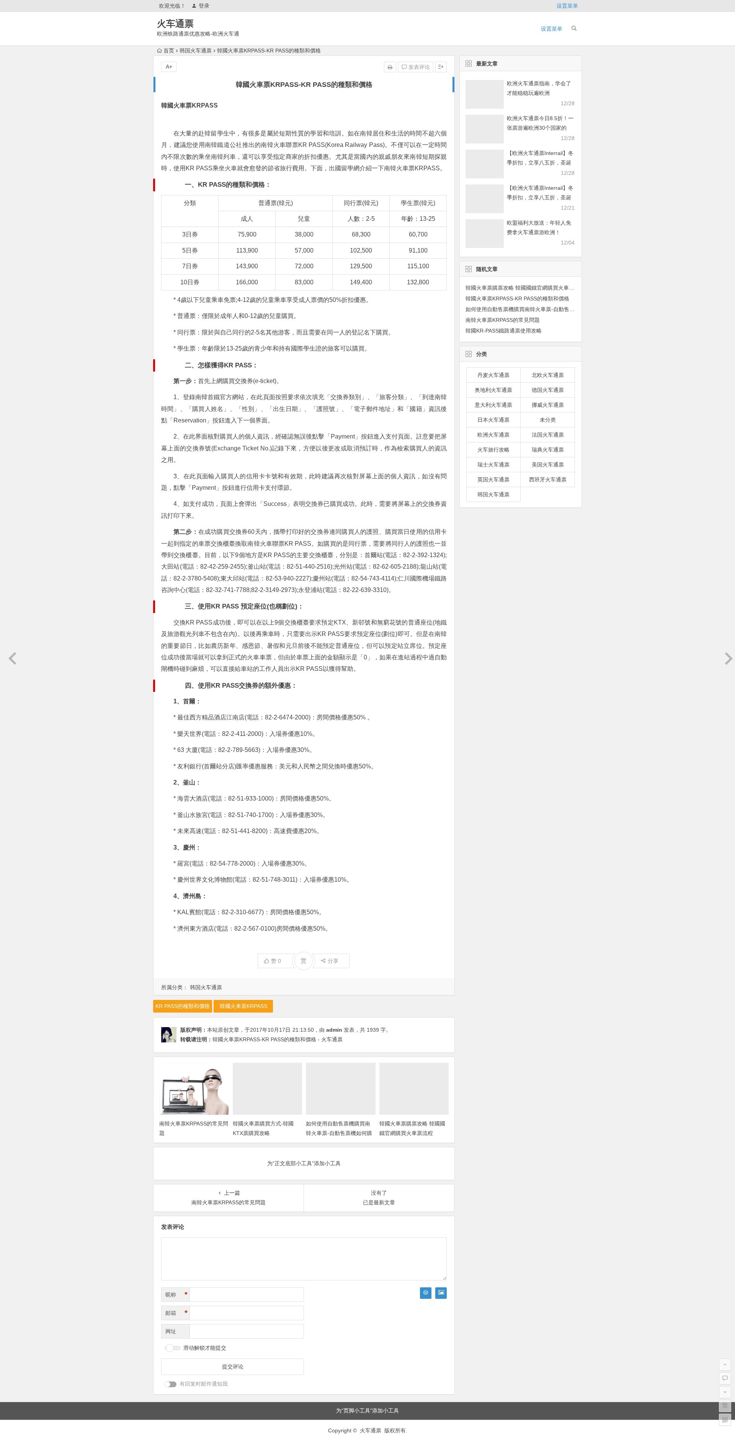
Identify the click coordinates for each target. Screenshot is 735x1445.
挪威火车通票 (548, 405)
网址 (170, 1331)
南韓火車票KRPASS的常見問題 (503, 320)
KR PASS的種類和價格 (182, 1006)
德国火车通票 (548, 390)
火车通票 (175, 23)
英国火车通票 (493, 479)
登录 (204, 6)
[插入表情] (425, 1293)
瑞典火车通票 (548, 450)
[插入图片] (441, 1293)
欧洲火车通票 (493, 435)
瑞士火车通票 (493, 465)
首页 (168, 50)
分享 (333, 961)
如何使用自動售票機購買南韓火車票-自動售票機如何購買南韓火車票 (339, 1133)
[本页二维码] (725, 1420)
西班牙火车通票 (548, 479)
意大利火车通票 (493, 405)
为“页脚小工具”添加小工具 (367, 1410)
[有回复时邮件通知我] (170, 1384)
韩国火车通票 (196, 50)
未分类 (548, 420)
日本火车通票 (493, 420)
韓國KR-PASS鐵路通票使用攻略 (504, 331)
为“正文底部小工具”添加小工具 (304, 1163)
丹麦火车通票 (493, 375)
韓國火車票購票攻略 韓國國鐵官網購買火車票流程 (525, 288)
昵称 (176, 1294)
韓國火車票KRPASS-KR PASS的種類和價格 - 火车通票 (277, 1039)
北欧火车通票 (548, 375)
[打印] (390, 67)
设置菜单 (567, 6)
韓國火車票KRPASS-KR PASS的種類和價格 (517, 298)
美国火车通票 (548, 465)
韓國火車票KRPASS (243, 1006)
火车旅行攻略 (493, 450)
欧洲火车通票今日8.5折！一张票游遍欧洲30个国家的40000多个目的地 (540, 127)
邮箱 (176, 1313)
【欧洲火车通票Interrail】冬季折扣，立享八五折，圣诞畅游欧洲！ (540, 162)
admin (334, 1030)
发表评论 (418, 67)
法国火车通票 (548, 435)
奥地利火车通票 (493, 390)
